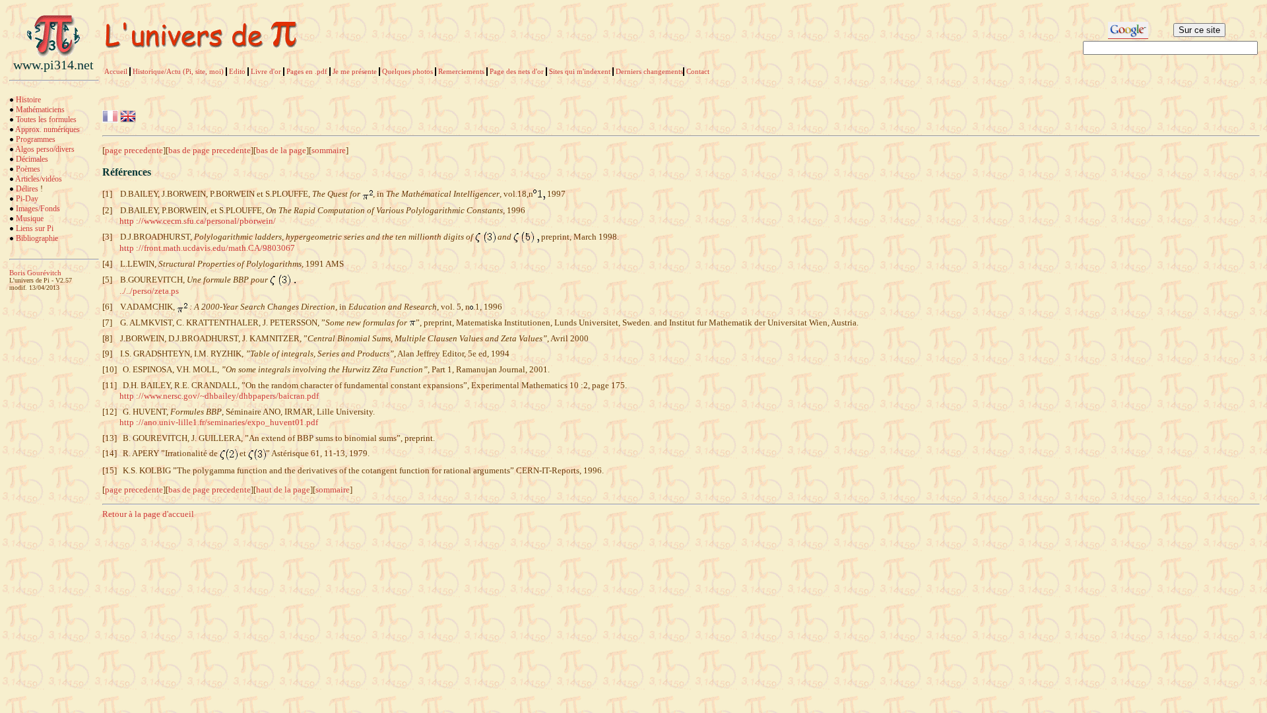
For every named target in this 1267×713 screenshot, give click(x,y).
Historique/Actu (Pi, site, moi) (178, 71)
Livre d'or (266, 71)
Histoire (28, 99)
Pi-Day (27, 198)
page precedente (134, 150)
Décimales (32, 159)
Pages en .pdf (306, 71)
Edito (237, 71)
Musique (30, 218)
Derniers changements (649, 71)
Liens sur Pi (34, 228)
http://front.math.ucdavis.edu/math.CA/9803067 (207, 248)
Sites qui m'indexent (579, 71)
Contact (697, 71)
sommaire (328, 150)
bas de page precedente (209, 150)
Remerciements (461, 71)
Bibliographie (37, 238)
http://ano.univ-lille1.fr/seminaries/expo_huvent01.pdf (218, 422)
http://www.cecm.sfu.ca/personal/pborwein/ (197, 221)
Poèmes (28, 169)
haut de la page (283, 489)
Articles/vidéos (38, 179)
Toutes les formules (46, 119)
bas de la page (281, 150)
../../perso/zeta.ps (149, 291)
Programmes (35, 139)
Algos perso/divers (45, 149)
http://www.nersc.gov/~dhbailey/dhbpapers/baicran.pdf (219, 396)
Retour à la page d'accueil (148, 514)
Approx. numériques (47, 129)
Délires (27, 188)
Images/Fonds (38, 208)
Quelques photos (407, 71)
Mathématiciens (40, 109)
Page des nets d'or (517, 71)
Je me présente (355, 71)
